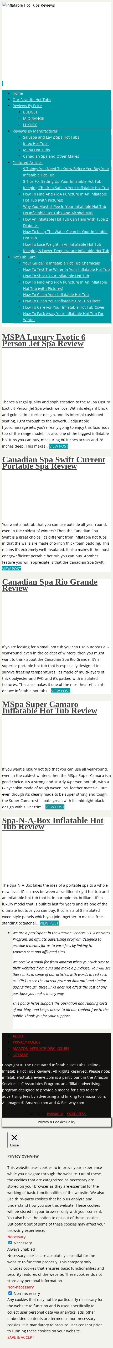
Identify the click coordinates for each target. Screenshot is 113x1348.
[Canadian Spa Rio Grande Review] (24, 636)
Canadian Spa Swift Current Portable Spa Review (53, 463)
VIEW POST (58, 446)
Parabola (55, 1114)
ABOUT (19, 1036)
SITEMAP (20, 1054)
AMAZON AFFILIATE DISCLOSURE (41, 1048)
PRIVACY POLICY (26, 1042)
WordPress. (76, 1114)
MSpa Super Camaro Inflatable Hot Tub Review (49, 707)
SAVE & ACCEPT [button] (20, 1337)
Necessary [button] (16, 1236)
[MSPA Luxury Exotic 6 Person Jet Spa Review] (35, 392)
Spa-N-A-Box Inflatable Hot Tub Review (53, 823)
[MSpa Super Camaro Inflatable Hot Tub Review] (35, 759)
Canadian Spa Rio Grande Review (49, 585)
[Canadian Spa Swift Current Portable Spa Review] (35, 514)
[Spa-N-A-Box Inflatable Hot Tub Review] (35, 875)
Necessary (23, 1242)
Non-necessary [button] (20, 1287)
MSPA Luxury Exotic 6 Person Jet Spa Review (43, 340)
